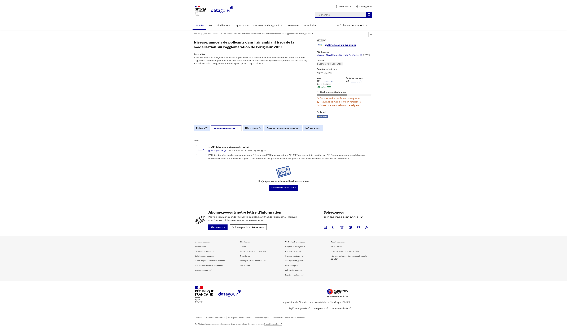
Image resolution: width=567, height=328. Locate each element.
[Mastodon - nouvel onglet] (334, 227)
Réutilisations (223, 25)
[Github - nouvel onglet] (358, 227)
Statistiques (245, 265)
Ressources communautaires (283, 128)
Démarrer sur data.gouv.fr (266, 25)
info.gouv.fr (319, 308)
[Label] (317, 112)
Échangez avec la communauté (253, 260)
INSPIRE (323, 116)
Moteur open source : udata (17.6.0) (345, 251)
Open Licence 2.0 (271, 324)
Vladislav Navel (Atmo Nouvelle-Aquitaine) (338, 55)
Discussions (253, 128)
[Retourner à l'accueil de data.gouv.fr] (222, 10)
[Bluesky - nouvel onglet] (342, 227)
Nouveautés (293, 25)
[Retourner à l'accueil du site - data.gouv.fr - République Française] (229, 294)
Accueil (197, 33)
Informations (312, 128)
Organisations (242, 25)
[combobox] (343, 15)
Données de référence (204, 251)
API (210, 25)
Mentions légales (262, 317)
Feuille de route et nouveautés (253, 251)
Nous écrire (310, 25)
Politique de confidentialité (239, 317)
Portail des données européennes (209, 265)
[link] (343, 6)
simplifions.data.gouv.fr (295, 246)
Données (199, 25)
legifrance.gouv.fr (298, 308)
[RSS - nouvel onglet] (367, 227)
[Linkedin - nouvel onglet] (325, 227)
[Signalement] (371, 34)
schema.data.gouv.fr (203, 270)
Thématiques (200, 246)
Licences (198, 317)
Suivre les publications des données (210, 260)
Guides (243, 246)
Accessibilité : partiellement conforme (289, 317)
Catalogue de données (204, 256)
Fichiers (201, 128)
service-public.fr (340, 308)
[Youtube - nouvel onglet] (350, 227)
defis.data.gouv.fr (292, 265)
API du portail (336, 246)
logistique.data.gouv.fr (294, 275)
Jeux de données (210, 33)
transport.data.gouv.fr (294, 256)
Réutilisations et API (226, 128)
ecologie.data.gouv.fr (294, 260)
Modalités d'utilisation (215, 317)
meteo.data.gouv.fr (293, 251)
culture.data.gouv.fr (293, 270)
